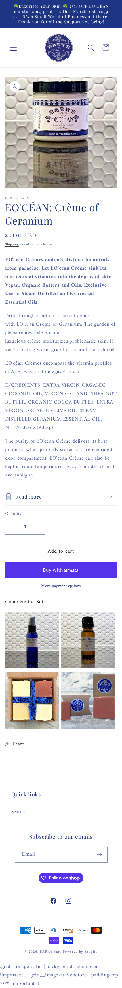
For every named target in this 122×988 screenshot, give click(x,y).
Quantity (13, 514)
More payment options (61, 586)
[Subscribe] (99, 855)
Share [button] (18, 744)
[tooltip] (32, 640)
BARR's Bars (50, 951)
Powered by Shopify (80, 951)
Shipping (12, 245)
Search (18, 812)
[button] (13, 47)
